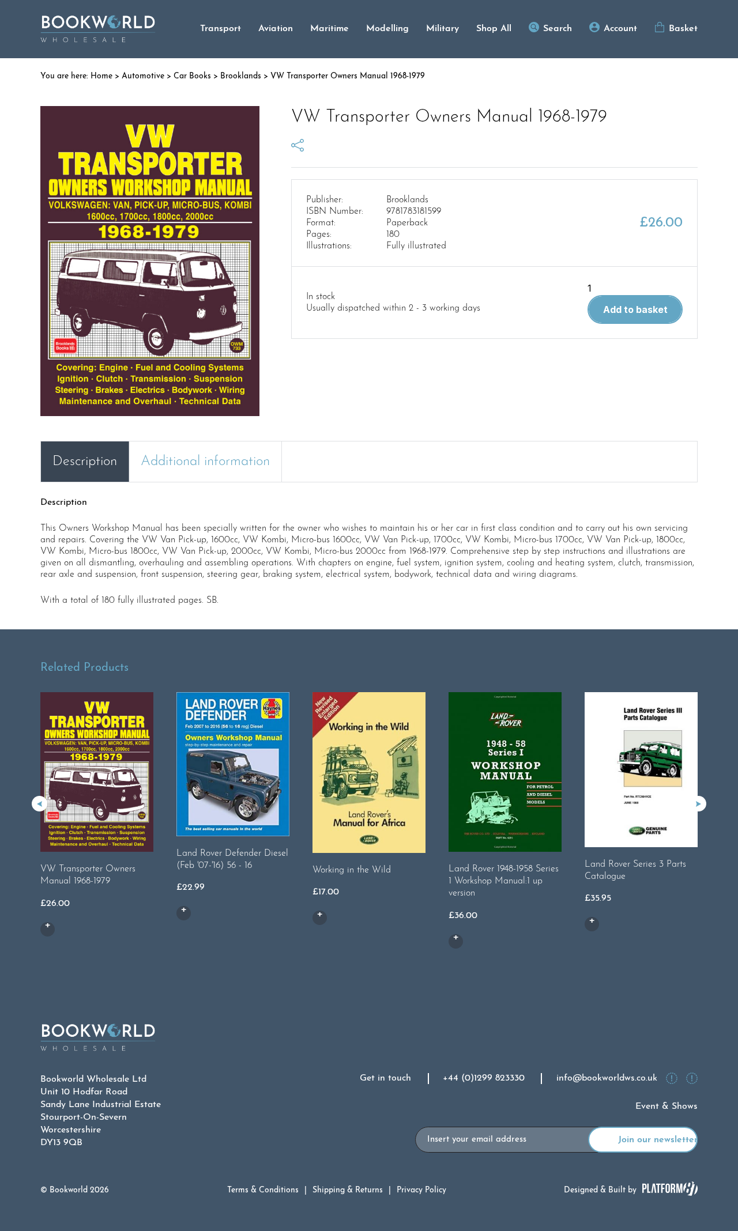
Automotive (143, 76)
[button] (698, 803)
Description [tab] (84, 462)
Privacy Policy (421, 1190)
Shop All (493, 28)
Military (442, 28)
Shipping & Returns (347, 1190)
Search (557, 28)
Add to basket (635, 309)
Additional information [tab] (205, 462)
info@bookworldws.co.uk (606, 1078)
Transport (220, 28)
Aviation (275, 28)
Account (620, 28)
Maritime (329, 28)
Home (101, 76)
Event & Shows (666, 1106)
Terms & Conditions (263, 1190)
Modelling (387, 28)
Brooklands (240, 76)
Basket (683, 28)
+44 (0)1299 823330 (484, 1078)
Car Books (192, 76)
